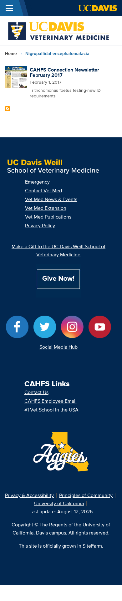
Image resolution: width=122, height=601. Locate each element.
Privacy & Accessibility (29, 495)
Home (11, 53)
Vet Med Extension (45, 208)
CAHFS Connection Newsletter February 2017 (64, 72)
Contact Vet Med (43, 190)
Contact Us (36, 392)
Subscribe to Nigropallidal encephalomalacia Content (7, 108)
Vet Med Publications (48, 216)
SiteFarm (92, 545)
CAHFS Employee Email (50, 401)
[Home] (58, 30)
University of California (59, 503)
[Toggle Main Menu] (9, 8)
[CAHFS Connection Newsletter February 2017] (16, 76)
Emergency (37, 181)
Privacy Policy (40, 225)
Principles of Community (86, 495)
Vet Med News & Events (51, 199)
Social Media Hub (58, 347)
